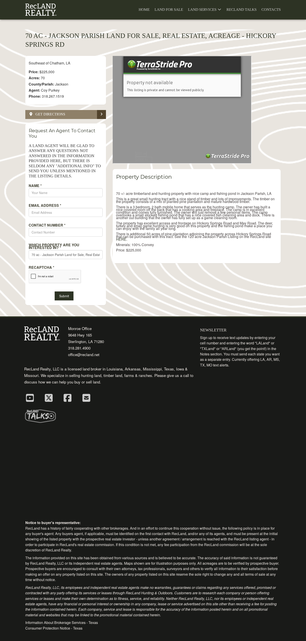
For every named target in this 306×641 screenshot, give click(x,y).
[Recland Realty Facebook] (67, 397)
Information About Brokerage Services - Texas (61, 622)
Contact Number (47, 225)
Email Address (45, 205)
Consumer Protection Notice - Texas (53, 628)
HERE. (121, 239)
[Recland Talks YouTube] (29, 397)
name (35, 185)
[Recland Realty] (41, 10)
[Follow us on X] (48, 397)
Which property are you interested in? (54, 246)
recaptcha (41, 267)
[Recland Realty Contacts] (86, 397)
